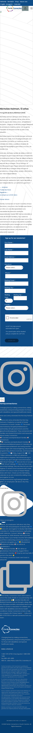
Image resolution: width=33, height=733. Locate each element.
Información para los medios (16, 720)
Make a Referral (7, 649)
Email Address (9, 257)
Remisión (11, 2)
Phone (7, 273)
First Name (8, 242)
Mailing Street (9, 280)
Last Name (8, 250)
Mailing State (7, 296)
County (7, 305)
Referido (3, 2)
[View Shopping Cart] (25, 8)
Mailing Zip (17, 295)
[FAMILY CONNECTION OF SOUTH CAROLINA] (14, 8)
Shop (17, 2)
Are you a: (8, 264)
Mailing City (9, 288)
